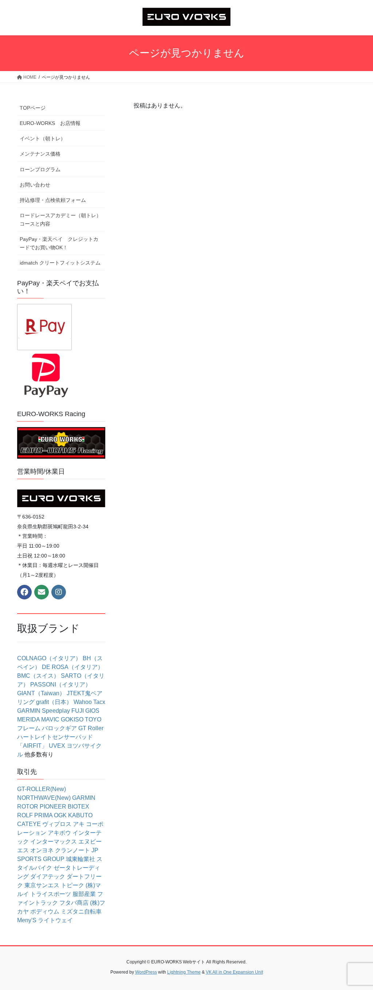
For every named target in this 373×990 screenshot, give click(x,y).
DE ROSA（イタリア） (72, 667)
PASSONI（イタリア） (60, 684)
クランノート (72, 850)
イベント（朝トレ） (43, 138)
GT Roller (90, 728)
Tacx (99, 702)
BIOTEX (78, 806)
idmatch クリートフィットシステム (60, 263)
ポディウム (44, 911)
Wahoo (83, 702)
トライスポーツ (50, 894)
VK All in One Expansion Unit (234, 972)
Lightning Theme (184, 972)
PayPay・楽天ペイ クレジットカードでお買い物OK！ (59, 243)
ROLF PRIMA (34, 815)
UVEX (57, 746)
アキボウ (59, 833)
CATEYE (29, 824)
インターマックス (53, 841)
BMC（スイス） (38, 676)
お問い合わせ (35, 185)
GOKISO (72, 719)
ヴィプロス (56, 824)
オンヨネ (42, 850)
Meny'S (26, 920)
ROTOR (27, 806)
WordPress (146, 972)
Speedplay (56, 711)
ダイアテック (47, 876)
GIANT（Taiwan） (41, 693)
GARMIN (28, 711)
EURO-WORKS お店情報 (50, 123)
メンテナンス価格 (40, 154)
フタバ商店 (74, 903)
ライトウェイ (55, 920)
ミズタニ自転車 (81, 911)
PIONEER (53, 806)
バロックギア (59, 728)
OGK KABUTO (73, 815)
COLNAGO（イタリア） (49, 658)
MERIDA (28, 719)
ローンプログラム (40, 169)
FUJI (77, 711)
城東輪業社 (80, 859)
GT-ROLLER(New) (41, 789)
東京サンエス (41, 885)
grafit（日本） (54, 702)
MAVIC (50, 719)
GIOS (92, 711)
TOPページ (33, 108)
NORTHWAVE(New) (44, 798)
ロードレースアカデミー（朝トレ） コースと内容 (62, 219)
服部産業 (84, 894)
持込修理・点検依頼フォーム (53, 200)
